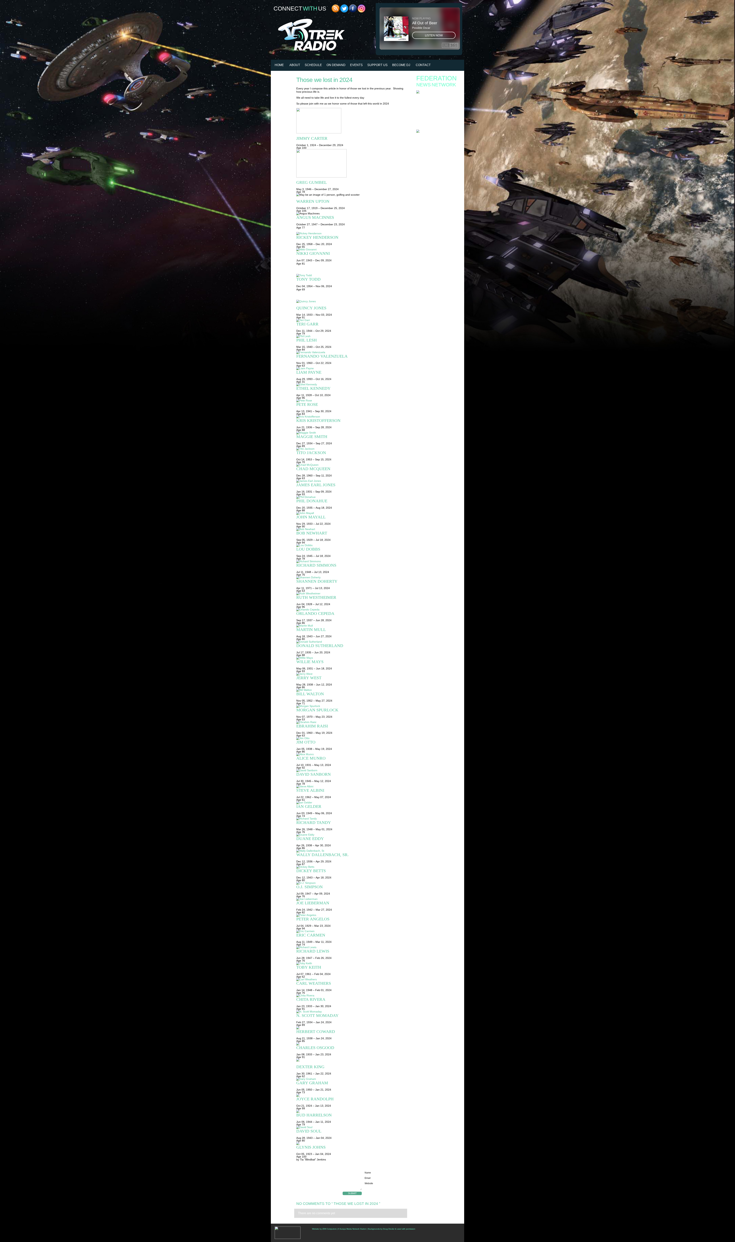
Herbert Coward (315, 1031)
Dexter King (310, 1066)
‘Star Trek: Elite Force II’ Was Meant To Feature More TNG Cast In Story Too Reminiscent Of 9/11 (434, 162)
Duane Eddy (310, 838)
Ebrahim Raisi (312, 726)
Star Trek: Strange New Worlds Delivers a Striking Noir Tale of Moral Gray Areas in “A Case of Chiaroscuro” (436, 113)
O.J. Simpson (309, 886)
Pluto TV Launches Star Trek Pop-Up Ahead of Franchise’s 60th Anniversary (438, 119)
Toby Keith (308, 967)
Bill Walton (310, 693)
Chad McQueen (313, 468)
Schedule (313, 65)
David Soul (308, 1131)
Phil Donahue (311, 500)
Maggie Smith (311, 436)
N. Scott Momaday (317, 1015)
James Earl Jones (315, 484)
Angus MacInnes (315, 217)
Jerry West (308, 677)
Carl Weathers (313, 983)
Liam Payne (308, 372)
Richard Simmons (316, 565)
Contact (423, 65)
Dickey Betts (311, 870)
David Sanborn (313, 774)
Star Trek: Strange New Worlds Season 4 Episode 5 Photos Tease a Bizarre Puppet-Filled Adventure (436, 106)
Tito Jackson (311, 452)
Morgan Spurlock (317, 710)
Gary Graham (312, 1082)
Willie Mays (309, 661)
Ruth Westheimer (316, 597)
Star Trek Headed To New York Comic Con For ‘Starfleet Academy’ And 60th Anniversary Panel (438, 137)
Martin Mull (311, 629)
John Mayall (311, 517)
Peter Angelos (312, 919)
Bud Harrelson (314, 1115)
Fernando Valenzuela (322, 356)
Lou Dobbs (308, 549)
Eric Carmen (310, 935)
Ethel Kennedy (313, 388)
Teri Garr (307, 324)
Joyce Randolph (315, 1099)
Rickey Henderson (317, 237)
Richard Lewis (312, 951)
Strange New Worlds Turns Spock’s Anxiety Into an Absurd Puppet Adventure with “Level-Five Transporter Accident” (437, 98)
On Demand (336, 65)
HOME (279, 65)
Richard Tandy (313, 822)
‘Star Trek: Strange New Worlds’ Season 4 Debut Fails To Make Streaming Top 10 (436, 149)
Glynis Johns (311, 1147)
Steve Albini (310, 790)
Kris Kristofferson (318, 420)
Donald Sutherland (319, 645)
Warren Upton (312, 201)
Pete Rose (307, 404)
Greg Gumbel (311, 182)
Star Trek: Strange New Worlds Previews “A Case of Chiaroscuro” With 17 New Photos (436, 124)
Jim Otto (305, 742)
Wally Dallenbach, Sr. (322, 854)
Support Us (377, 65)
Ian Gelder (308, 806)
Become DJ (401, 65)
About (294, 65)
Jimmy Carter (311, 138)
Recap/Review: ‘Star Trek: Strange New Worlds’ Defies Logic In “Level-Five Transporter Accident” (438, 155)
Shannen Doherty (316, 581)
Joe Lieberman (312, 902)
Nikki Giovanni (313, 253)
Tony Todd (308, 279)
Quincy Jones (311, 308)
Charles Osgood (315, 1047)
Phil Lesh (306, 340)
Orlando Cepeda (315, 613)
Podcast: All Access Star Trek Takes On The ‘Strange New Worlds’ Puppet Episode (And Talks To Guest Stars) (437, 143)
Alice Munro (311, 758)
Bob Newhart (311, 533)
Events (356, 65)
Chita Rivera (310, 999)
